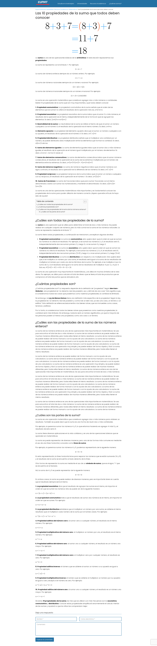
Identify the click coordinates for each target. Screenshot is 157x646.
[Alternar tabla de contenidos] (84, 201)
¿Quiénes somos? (115, 4)
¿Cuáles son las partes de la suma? (53, 212)
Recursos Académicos (98, 4)
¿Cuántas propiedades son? (48, 207)
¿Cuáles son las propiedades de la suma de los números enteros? (62, 209)
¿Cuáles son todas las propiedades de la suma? (55, 204)
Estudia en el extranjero (66, 4)
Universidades (82, 4)
